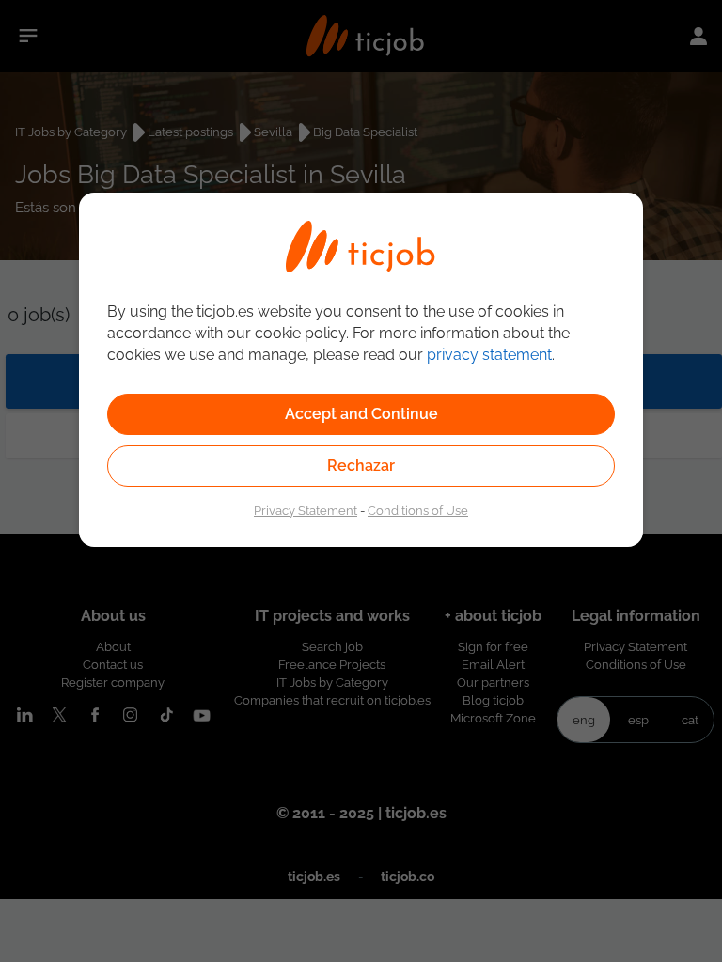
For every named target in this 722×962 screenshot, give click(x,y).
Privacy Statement (305, 510)
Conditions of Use (418, 510)
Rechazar (361, 465)
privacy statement (489, 355)
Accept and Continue (361, 414)
